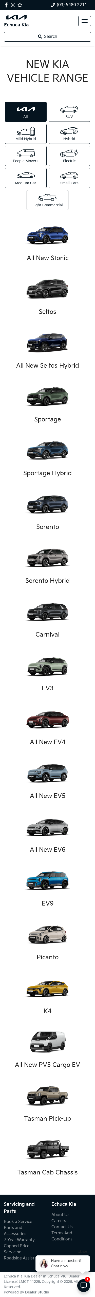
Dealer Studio (37, 1292)
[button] (84, 21)
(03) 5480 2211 (72, 5)
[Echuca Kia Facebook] (7, 5)
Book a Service (18, 1221)
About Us (60, 1215)
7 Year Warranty (19, 1240)
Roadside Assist (19, 1258)
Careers (58, 1221)
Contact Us (62, 1227)
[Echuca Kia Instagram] (14, 5)
